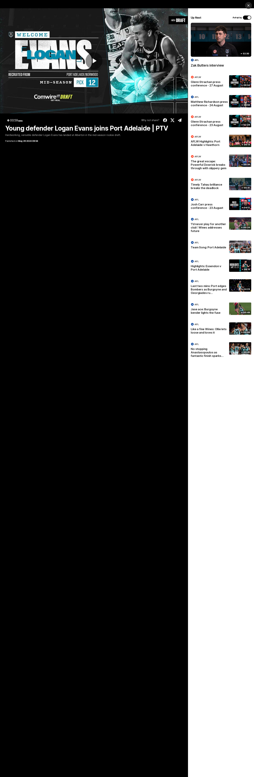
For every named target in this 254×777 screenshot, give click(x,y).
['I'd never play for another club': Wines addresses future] (221, 225)
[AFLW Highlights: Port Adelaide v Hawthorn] (221, 141)
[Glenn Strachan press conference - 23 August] (221, 121)
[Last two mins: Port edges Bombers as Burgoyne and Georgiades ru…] (221, 287)
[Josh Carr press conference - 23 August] (221, 204)
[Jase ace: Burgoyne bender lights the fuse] (221, 309)
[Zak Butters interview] (221, 47)
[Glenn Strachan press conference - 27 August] (221, 82)
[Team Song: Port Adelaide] (221, 247)
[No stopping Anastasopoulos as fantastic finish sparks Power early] (221, 350)
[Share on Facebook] (165, 120)
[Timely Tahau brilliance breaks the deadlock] (221, 184)
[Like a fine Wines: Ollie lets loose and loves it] (221, 329)
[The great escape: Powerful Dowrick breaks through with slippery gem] (221, 163)
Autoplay (237, 17)
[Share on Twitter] (172, 120)
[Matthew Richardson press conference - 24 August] (221, 102)
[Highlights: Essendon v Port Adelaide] (221, 266)
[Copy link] (180, 120)
